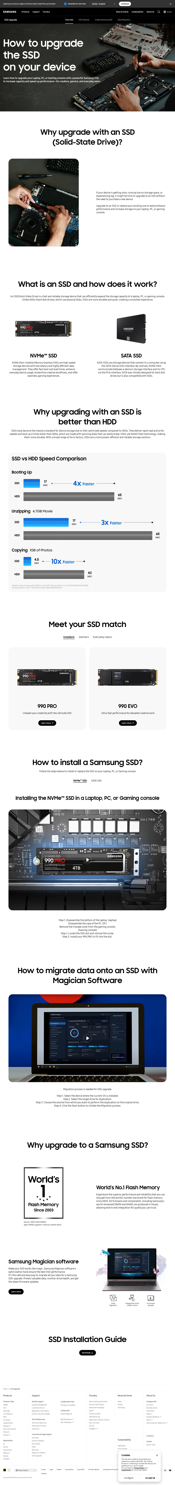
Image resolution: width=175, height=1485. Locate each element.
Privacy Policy (139, 1468)
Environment (122, 1449)
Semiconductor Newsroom (156, 1423)
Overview (69, 19)
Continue (125, 3)
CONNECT (92, 1429)
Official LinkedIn (165, 1470)
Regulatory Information (40, 1411)
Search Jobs (150, 1445)
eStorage (6, 1411)
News (120, 1401)
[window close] (157, 1455)
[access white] (9, 1470)
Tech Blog (121, 1407)
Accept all (150, 1478)
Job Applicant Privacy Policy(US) (113, 1469)
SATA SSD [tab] (96, 780)
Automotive (7, 1450)
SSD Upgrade (37, 1456)
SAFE (91, 1411)
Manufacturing (94, 1417)
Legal (51, 1469)
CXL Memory (7, 1414)
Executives (150, 1411)
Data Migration (124, 19)
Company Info (151, 1401)
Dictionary (35, 1429)
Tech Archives (94, 1423)
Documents (36, 1444)
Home (5, 1389)
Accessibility (69, 1469)
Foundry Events (94, 1414)
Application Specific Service (99, 1420)
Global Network (66, 1414)
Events (120, 1404)
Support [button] (36, 11)
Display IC (6, 1426)
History (149, 1414)
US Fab (91, 1426)
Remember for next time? (77, 4)
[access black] (4, 1470)
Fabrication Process (39, 1426)
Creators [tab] (68, 637)
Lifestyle (6, 1459)
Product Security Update (41, 1414)
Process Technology (96, 1404)
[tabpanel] (87, 688)
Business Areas (151, 1408)
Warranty (35, 1450)
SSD (4, 1408)
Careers (149, 1441)
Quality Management (39, 1405)
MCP (5, 1417)
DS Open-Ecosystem (68, 1405)
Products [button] (25, 11)
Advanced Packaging (96, 1407)
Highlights (121, 1446)
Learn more (46, 723)
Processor (7, 1420)
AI (4, 1444)
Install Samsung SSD (103, 19)
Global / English (98, 3)
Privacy (43, 1469)
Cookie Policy (126, 1470)
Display (6, 1435)
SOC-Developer (66, 1422)
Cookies (59, 1469)
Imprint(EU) (80, 1469)
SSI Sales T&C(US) (93, 1469)
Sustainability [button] (137, 11)
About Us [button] (150, 11)
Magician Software (38, 1453)
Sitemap (43, 1473)
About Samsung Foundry (98, 1401)
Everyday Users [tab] (102, 637)
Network (6, 1453)
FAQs (34, 1447)
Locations (150, 1436)
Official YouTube (170, 1470)
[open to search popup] (159, 12)
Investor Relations (152, 1417)
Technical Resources (39, 1423)
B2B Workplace (66, 1419)
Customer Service (38, 1408)
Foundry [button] (46, 11)
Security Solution (9, 1429)
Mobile (5, 1456)
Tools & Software (38, 1441)
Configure (128, 1478)
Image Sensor (8, 1423)
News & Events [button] (122, 11)
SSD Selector (84, 19)
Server (5, 1447)
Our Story (149, 1405)
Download (86, 1352)
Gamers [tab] (84, 637)
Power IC (6, 1432)
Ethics (148, 1420)
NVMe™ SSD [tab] (80, 780)
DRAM (5, 1405)
